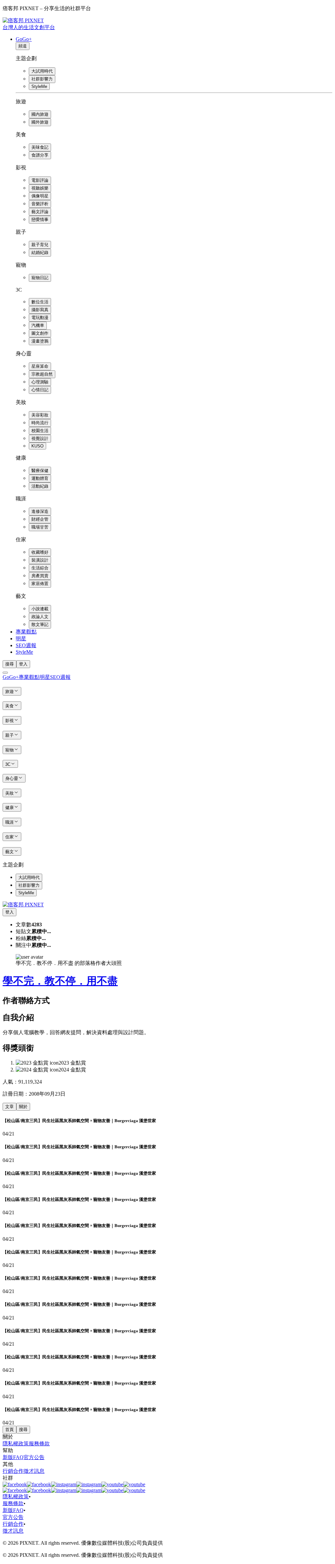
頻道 (22, 45)
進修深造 (39, 511)
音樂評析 (39, 203)
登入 (23, 664)
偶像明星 (39, 195)
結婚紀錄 (39, 252)
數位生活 (39, 301)
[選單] (5, 673)
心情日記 (39, 389)
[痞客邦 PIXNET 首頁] (23, 904)
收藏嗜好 (39, 552)
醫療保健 (39, 470)
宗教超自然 (42, 374)
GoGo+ (24, 39)
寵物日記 (39, 277)
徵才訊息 (34, 1471)
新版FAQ (13, 1457)
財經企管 (39, 519)
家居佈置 (39, 583)
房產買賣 (39, 575)
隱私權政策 (16, 1443)
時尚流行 (39, 422)
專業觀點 (26, 631)
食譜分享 (39, 155)
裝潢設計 (39, 560)
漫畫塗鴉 (39, 341)
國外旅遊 (39, 122)
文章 (9, 1106)
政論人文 (39, 616)
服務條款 (39, 1443)
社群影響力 (42, 78)
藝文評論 (39, 211)
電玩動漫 (39, 317)
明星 (21, 638)
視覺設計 (39, 438)
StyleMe (39, 86)
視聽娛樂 (39, 188)
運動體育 (39, 478)
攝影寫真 (39, 309)
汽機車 (37, 325)
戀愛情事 (39, 219)
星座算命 (39, 366)
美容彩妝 (39, 414)
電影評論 (39, 180)
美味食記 (39, 147)
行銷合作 (13, 1471)
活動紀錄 (39, 486)
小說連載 (39, 608)
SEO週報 (26, 645)
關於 (23, 1106)
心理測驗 (39, 381)
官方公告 (34, 1457)
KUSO (37, 446)
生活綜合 (39, 567)
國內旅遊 (39, 114)
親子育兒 (39, 244)
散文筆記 (39, 624)
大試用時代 (42, 71)
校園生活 (39, 430)
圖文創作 (39, 333)
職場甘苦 (39, 527)
